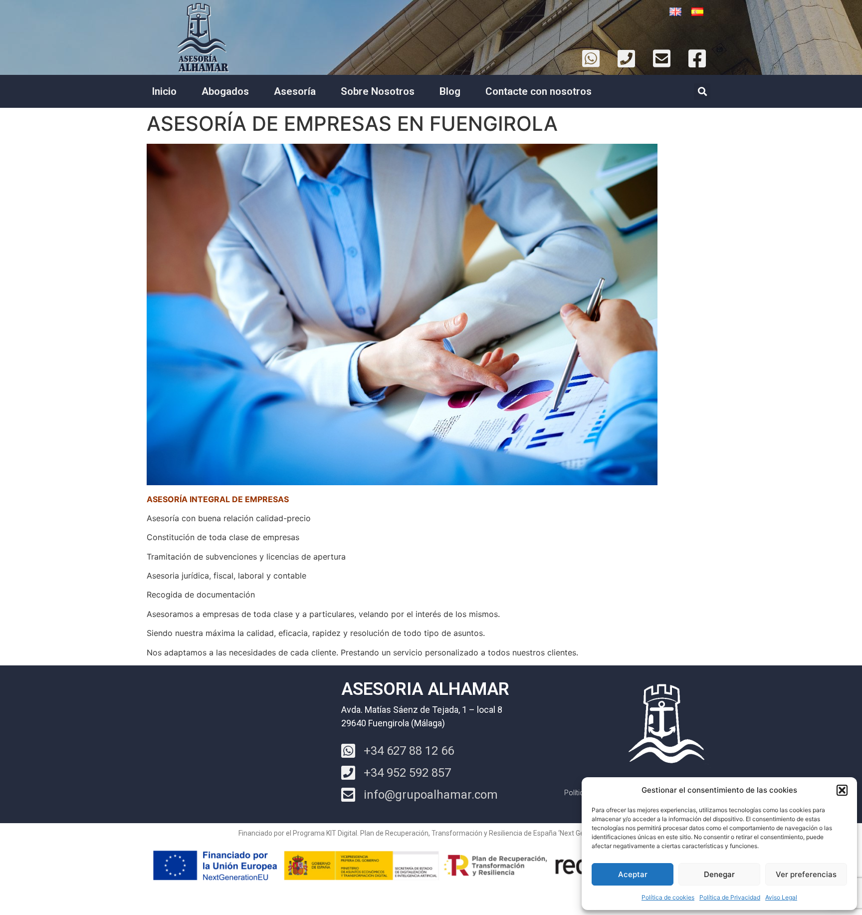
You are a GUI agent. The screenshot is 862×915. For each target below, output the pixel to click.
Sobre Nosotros (378, 91)
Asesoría (295, 91)
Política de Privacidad (729, 897)
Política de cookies (668, 897)
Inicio (164, 91)
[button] (842, 790)
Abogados (225, 91)
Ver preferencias (806, 874)
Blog (449, 91)
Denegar (719, 874)
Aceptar (632, 874)
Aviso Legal (781, 897)
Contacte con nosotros (538, 91)
